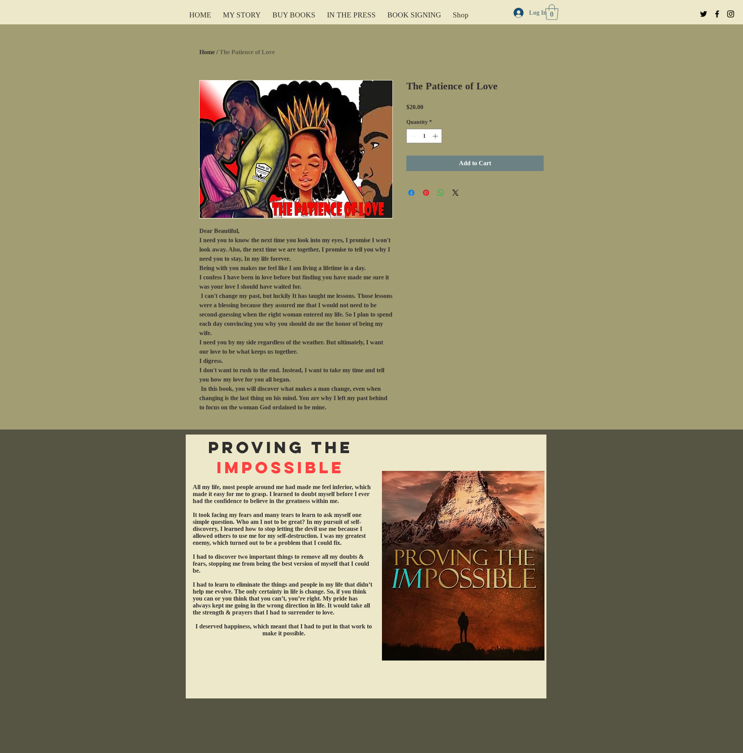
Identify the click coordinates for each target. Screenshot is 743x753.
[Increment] (436, 136)
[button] (551, 12)
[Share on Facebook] (411, 192)
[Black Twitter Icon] (703, 14)
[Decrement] (412, 136)
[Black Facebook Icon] (717, 14)
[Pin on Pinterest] (426, 192)
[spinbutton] (424, 136)
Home (207, 52)
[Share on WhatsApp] (440, 192)
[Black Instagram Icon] (730, 14)
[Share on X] (455, 192)
